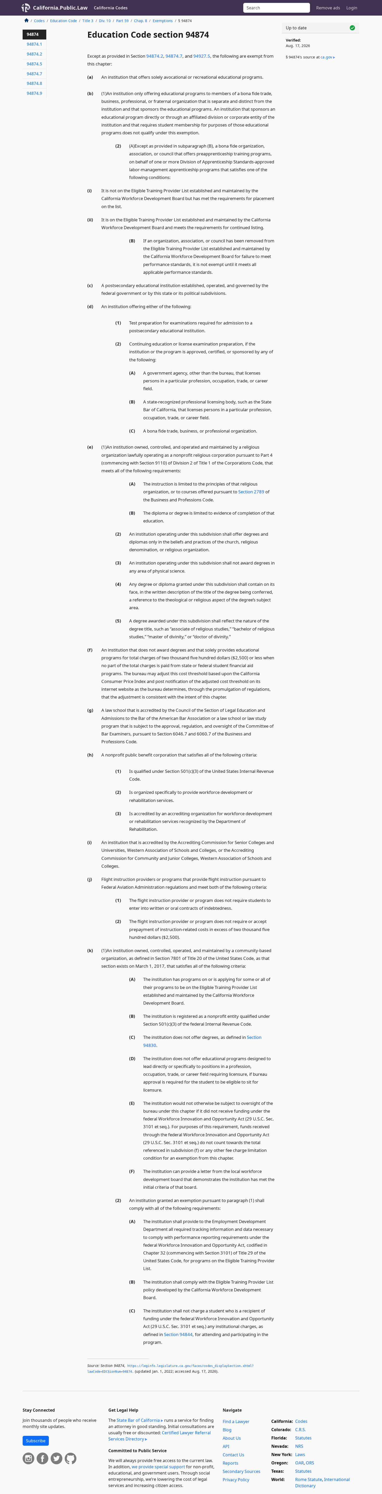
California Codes (111, 8)
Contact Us (233, 1455)
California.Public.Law (60, 7)
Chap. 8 (140, 20)
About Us (232, 1438)
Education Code (63, 20)
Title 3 (87, 20)
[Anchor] (115, 63)
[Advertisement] (320, 150)
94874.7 (174, 56)
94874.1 (34, 44)
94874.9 (34, 93)
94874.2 (154, 56)
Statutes (303, 1438)
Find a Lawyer (236, 1421)
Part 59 (122, 20)
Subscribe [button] (35, 1441)
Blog (227, 1430)
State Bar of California (138, 1420)
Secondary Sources (241, 1471)
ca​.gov (326, 57)
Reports (230, 1463)
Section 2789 (251, 492)
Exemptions (163, 20)
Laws (300, 1454)
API (226, 1446)
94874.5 (34, 64)
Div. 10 (105, 20)
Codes (39, 20)
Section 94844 (178, 1334)
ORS (310, 1463)
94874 (32, 34)
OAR (299, 1463)
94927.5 (201, 56)
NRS (299, 1446)
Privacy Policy (236, 1480)
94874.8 (34, 83)
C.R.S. (300, 1429)
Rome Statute (308, 1479)
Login (351, 8)
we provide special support (158, 1467)
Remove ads (328, 8)
